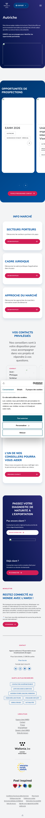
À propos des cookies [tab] (34, 390)
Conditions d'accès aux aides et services (17, 796)
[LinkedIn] (15, 669)
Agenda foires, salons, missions (22, 693)
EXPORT (21, 5)
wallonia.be (22, 806)
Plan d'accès (35, 796)
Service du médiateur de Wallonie (13, 801)
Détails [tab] (19, 390)
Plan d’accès (22, 660)
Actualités (30, 702)
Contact (22, 722)
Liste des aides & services (22, 689)
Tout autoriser (22, 418)
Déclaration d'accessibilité (33, 801)
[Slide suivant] (25, 185)
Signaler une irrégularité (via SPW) (28, 803)
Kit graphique (22, 727)
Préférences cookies (29, 798)
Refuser (23, 433)
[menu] (40, 5)
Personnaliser (21, 425)
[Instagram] (20, 669)
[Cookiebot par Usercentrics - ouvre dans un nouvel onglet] (32, 383)
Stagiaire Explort (32, 698)
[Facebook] (25, 669)
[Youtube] (29, 669)
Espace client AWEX (22, 719)
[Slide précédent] (19, 185)
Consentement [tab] (8, 390)
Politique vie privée (15, 798)
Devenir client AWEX (22, 730)
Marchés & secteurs (13, 698)
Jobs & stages (16, 702)
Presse (22, 725)
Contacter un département (22, 684)
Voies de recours (22, 733)
